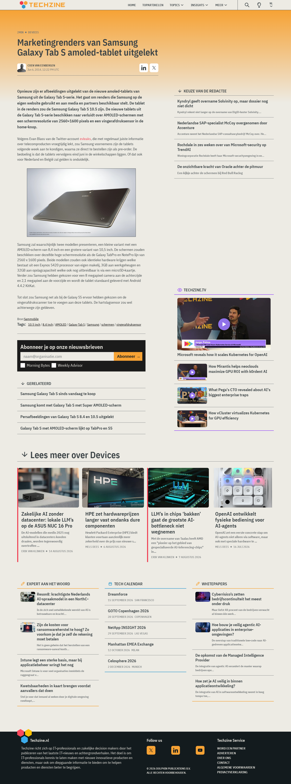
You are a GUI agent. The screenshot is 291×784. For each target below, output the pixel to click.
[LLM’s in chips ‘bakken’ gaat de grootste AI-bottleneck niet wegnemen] (178, 488)
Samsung (93, 324)
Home (132, 5)
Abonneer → (128, 356)
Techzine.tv (195, 290)
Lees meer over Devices (75, 455)
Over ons (224, 758)
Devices (33, 32)
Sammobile (31, 319)
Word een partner (231, 748)
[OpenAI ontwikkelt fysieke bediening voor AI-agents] (243, 488)
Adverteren (226, 753)
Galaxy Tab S (77, 324)
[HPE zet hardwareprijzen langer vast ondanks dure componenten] (113, 488)
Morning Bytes (38, 365)
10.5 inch (34, 324)
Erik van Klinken (32, 551)
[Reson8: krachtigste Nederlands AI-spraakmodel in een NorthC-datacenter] (27, 604)
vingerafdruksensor (128, 324)
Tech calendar (128, 583)
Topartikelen (152, 5)
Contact (223, 763)
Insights (197, 5)
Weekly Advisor (70, 365)
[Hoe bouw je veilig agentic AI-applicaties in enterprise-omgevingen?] (202, 634)
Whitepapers (214, 583)
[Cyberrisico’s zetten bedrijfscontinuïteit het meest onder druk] (202, 604)
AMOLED (60, 324)
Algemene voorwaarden (236, 767)
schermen (107, 324)
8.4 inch (48, 324)
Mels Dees (92, 547)
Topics (175, 5)
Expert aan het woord (48, 583)
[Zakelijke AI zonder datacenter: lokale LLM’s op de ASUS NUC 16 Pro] (48, 488)
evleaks (85, 138)
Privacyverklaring (232, 772)
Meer (219, 5)
